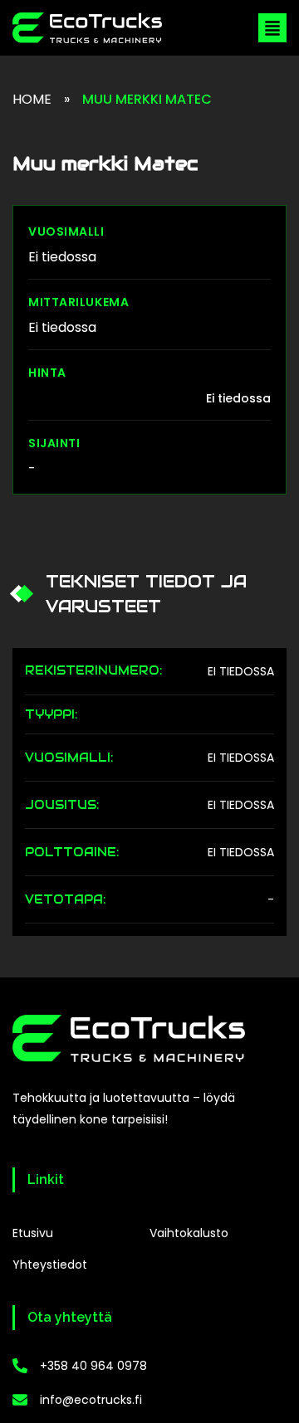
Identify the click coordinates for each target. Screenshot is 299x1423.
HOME (31, 99)
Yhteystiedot (49, 1264)
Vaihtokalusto (189, 1233)
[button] (272, 28)
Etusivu (32, 1233)
